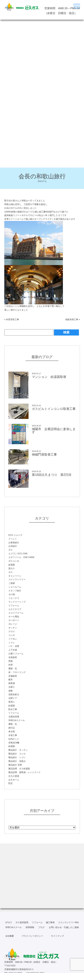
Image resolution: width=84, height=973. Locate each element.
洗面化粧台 (13, 694)
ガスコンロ (13, 561)
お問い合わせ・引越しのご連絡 (64, 927)
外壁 (10, 665)
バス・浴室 (13, 646)
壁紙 (10, 661)
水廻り (11, 687)
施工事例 (50, 922)
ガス (10, 550)
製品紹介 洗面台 (17, 761)
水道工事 (12, 735)
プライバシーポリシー (32, 936)
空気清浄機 (13, 742)
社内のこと (13, 739)
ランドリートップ (17, 602)
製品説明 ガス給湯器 (19, 768)
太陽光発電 (13, 716)
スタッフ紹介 (14, 590)
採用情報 (30, 927)
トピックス (13, 598)
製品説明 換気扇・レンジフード (24, 772)
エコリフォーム (15, 613)
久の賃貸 (13, 776)
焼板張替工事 (71, 319)
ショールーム (14, 587)
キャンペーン (14, 576)
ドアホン (12, 639)
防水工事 (12, 709)
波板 (10, 690)
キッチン (12, 627)
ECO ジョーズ (15, 535)
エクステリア (14, 609)
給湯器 (11, 565)
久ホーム (13, 780)
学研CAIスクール (16, 720)
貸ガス (11, 568)
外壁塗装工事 (12, 319)
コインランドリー (17, 579)
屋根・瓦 (12, 668)
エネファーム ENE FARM (21, 557)
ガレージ (12, 624)
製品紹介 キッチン (18, 750)
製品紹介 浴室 (15, 765)
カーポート (13, 620)
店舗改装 (12, 676)
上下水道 (12, 650)
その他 (11, 594)
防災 (10, 783)
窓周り (11, 702)
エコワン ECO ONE (18, 553)
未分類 (11, 731)
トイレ (11, 642)
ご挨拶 (11, 583)
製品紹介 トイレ (17, 757)
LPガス (8, 922)
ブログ (41, 927)
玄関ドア (12, 698)
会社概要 (9, 936)
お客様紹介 (13, 542)
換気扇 (11, 683)
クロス (11, 631)
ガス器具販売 (21, 922)
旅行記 (11, 728)
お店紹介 (12, 546)
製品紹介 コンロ (17, 753)
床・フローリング (17, 672)
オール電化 (13, 616)
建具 (10, 679)
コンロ (11, 635)
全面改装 (12, 657)
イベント (12, 539)
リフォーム (13, 605)
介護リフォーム (15, 653)
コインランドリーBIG (68, 922)
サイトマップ (57, 936)
